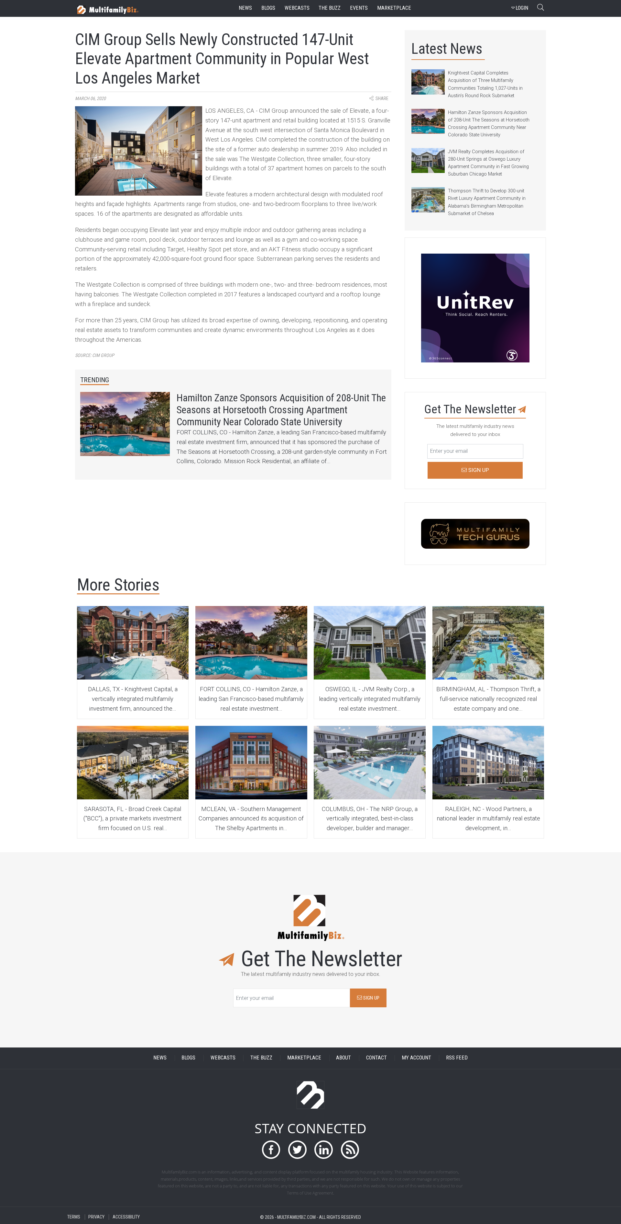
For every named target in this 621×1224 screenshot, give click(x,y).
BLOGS (188, 1058)
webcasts (297, 8)
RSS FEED (457, 1058)
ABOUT (343, 1058)
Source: (94, 355)
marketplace (394, 8)
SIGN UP (370, 998)
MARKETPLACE (304, 1058)
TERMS (73, 1217)
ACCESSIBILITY (126, 1217)
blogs (268, 8)
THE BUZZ (261, 1058)
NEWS (160, 1058)
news (245, 8)
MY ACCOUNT (416, 1058)
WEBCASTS (223, 1058)
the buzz (330, 8)
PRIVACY (96, 1217)
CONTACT (376, 1058)
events (359, 8)
